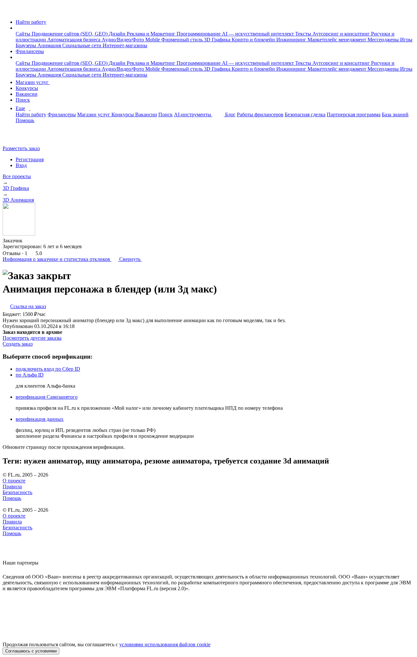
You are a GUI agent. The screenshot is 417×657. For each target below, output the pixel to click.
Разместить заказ (21, 148)
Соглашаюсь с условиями (31, 651)
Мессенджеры (383, 39)
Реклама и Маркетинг (152, 33)
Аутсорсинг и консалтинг (341, 33)
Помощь (25, 120)
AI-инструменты (193, 114)
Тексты (303, 33)
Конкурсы (27, 88)
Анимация (49, 45)
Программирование (199, 33)
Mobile (153, 39)
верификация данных (40, 419)
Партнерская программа (354, 114)
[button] (18, 28)
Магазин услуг (33, 82)
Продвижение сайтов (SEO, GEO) (70, 33)
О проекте (14, 480)
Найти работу (31, 22)
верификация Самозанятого (47, 397)
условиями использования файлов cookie (164, 644)
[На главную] (9, 11)
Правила (12, 486)
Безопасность (17, 492)
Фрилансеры (30, 51)
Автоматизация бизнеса (74, 39)
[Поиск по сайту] (21, 137)
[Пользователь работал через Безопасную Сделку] (29, 240)
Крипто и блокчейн (254, 39)
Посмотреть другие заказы (32, 338)
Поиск (23, 100)
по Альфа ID (30, 375)
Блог (230, 114)
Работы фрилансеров (260, 114)
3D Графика (218, 39)
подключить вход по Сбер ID (48, 369)
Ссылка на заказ (28, 306)
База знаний (395, 114)
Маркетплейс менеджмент (337, 39)
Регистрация (30, 159)
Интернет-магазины (125, 45)
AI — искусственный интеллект (258, 33)
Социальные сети (82, 45)
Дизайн (118, 33)
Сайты (24, 33)
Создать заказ (18, 344)
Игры (406, 39)
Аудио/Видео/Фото (123, 39)
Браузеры (26, 45)
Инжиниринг (292, 39)
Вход (21, 165)
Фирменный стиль (182, 39)
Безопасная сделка (305, 114)
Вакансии (26, 94)
